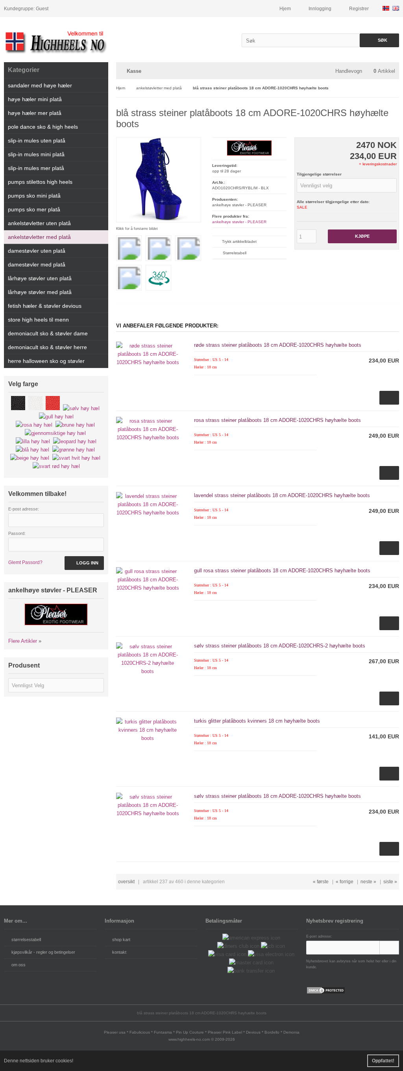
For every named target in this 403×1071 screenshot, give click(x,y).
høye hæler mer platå (34, 113)
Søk (379, 40)
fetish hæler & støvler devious (44, 306)
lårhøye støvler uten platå (40, 278)
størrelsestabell (26, 939)
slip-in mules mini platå (36, 154)
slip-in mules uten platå (36, 140)
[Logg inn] (389, 947)
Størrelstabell (234, 253)
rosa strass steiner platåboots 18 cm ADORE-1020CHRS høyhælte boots (277, 420)
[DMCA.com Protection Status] (326, 992)
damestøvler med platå (36, 264)
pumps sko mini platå (34, 195)
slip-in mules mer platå (36, 168)
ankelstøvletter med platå (39, 237)
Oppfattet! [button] (383, 1061)
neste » (368, 881)
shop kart (121, 939)
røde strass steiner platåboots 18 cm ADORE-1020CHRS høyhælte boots (277, 345)
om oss (18, 964)
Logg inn (84, 563)
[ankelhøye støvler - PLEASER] (249, 154)
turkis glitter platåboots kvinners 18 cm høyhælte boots (257, 721)
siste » (390, 881)
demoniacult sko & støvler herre (47, 347)
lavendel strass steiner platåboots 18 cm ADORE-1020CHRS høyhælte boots (282, 495)
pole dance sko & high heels (43, 127)
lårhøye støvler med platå (40, 292)
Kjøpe (362, 236)
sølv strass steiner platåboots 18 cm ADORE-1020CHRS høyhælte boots (277, 796)
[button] (347, 185)
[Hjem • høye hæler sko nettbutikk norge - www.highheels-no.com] (56, 41)
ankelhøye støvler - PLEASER (239, 222)
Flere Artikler (22, 641)
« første (321, 881)
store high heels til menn (38, 319)
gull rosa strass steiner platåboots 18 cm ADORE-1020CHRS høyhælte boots (282, 570)
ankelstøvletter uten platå (39, 223)
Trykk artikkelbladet (239, 241)
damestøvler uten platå (36, 251)
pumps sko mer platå (34, 209)
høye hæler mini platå (35, 99)
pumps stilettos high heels (40, 182)
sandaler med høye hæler (40, 85)
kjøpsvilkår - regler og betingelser (43, 952)
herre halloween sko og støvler (46, 361)
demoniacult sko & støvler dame (48, 333)
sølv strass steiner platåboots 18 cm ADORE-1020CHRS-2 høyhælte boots (279, 646)
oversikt (126, 881)
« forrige (344, 881)
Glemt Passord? (25, 562)
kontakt (119, 952)
